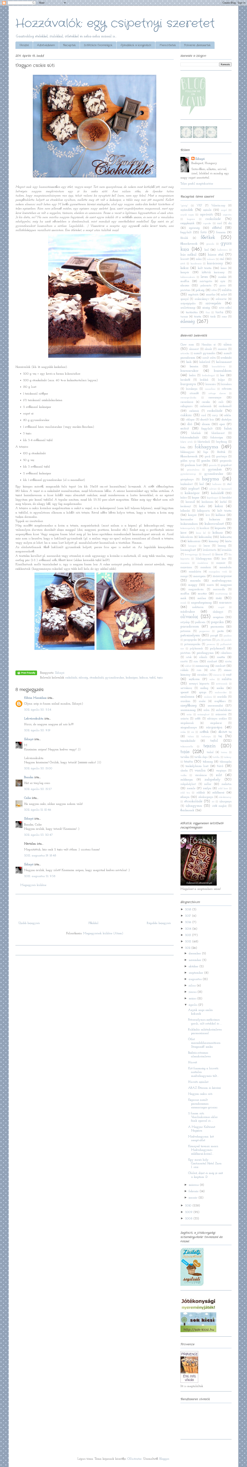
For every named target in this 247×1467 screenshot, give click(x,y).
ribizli (203, 657)
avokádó (226, 357)
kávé (183, 532)
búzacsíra (211, 384)
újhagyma (194, 806)
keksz (184, 268)
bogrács (191, 219)
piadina (228, 635)
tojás (160, 677)
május (193, 998)
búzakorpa (191, 389)
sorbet (224, 294)
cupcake (207, 223)
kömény (214, 541)
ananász (222, 349)
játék (182, 263)
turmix (184, 316)
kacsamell (227, 489)
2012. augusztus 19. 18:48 (40, 855)
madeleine (202, 563)
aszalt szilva (209, 357)
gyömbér (215, 469)
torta (219, 312)
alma (227, 344)
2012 (188, 941)
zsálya (207, 788)
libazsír (219, 554)
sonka (220, 688)
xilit (219, 775)
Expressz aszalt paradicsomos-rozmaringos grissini (202, 1103)
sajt (229, 675)
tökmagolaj (226, 761)
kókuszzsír (194, 541)
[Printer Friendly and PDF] (26, 674)
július (193, 985)
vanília (200, 770)
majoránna (186, 567)
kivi (208, 515)
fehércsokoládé (189, 437)
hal (206, 249)
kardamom (207, 502)
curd (219, 223)
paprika (217, 622)
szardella (222, 696)
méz (219, 598)
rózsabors (202, 674)
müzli (183, 603)
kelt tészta (204, 268)
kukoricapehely (187, 528)
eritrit (184, 428)
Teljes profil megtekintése (196, 183)
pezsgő (214, 635)
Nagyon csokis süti (200, 1094)
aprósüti (206, 214)
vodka (183, 775)
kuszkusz (204, 528)
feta (182, 447)
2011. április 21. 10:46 (37, 809)
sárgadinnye (188, 727)
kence (224, 268)
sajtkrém (194, 679)
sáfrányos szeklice (217, 718)
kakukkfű (217, 493)
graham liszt (193, 465)
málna (201, 598)
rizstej (228, 661)
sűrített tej (225, 732)
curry (215, 415)
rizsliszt (212, 661)
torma (224, 752)
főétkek (208, 237)
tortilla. (216, 757)
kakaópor (132, 677)
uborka (184, 770)
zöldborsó (218, 792)
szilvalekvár (224, 710)
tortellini (184, 757)
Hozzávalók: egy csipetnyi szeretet (115, 23)
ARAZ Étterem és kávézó (204, 1088)
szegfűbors (220, 701)
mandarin (205, 567)
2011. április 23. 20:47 (38, 834)
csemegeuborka (188, 397)
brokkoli (204, 379)
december (195, 953)
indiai (199, 259)
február (194, 1191)
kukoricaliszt (214, 524)
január (193, 1197)
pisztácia (206, 639)
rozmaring (202, 665)
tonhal (210, 752)
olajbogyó (218, 611)
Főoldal (24, 45)
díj (230, 223)
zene (224, 316)
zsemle (191, 788)
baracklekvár (218, 366)
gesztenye (221, 456)
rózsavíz (217, 675)
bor (222, 375)
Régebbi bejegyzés (159, 923)
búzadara (226, 384)
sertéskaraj (186, 688)
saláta (227, 290)
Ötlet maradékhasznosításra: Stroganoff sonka (204, 1043)
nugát (221, 607)
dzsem (206, 424)
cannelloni (210, 389)
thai (208, 312)
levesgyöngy (191, 554)
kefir (202, 506)
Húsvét (192, 1062)
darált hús (207, 419)
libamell (206, 554)
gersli (207, 456)
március (194, 1185)
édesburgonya (205, 797)
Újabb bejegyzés (29, 923)
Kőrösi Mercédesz (35, 698)
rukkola (184, 670)
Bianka (28, 777)
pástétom (185, 290)
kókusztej (226, 537)
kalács (183, 497)
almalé (208, 349)
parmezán (217, 626)
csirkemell (225, 406)
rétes (214, 290)
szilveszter (221, 299)
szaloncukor (221, 692)
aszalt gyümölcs (204, 353)
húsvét (184, 259)
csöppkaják (187, 223)
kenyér (184, 272)
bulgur (221, 379)
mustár (202, 593)
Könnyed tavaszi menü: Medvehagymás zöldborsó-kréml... (203, 1150)
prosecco (211, 644)
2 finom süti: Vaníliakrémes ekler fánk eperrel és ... (203, 1117)
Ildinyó (28, 739)
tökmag (208, 761)
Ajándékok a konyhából (136, 45)
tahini (191, 736)
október (194, 966)
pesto (220, 631)
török (213, 316)
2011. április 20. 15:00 (38, 768)
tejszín (209, 746)
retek (189, 657)
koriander (186, 519)
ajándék (186, 210)
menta (210, 585)
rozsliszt (220, 665)
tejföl (152, 677)
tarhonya (206, 736)
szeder (202, 701)
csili (221, 402)
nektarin (198, 607)
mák (183, 598)
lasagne (192, 546)
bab (188, 362)
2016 (188, 922)
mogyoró (226, 584)
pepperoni (204, 631)
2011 (188, 947)
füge (205, 452)
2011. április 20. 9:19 (37, 730)
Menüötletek (167, 45)
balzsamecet (224, 362)
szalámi (208, 697)
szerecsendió (215, 705)
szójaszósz (221, 714)
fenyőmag (221, 441)
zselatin (227, 784)
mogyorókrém (196, 589)
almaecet (194, 349)
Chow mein (187, 344)
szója (189, 714)
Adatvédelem (46, 45)
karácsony (215, 263)
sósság (206, 307)
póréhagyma (205, 652)
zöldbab (200, 792)
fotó (203, 232)
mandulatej (195, 571)
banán (194, 366)
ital (222, 259)
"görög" (184, 205)
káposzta (220, 528)
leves (204, 277)
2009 (189, 1212)
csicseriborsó (186, 402)
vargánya (221, 770)
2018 (188, 909)
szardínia (185, 701)
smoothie (210, 294)
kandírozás (196, 263)
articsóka (184, 353)
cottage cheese (217, 393)
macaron (184, 563)
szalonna (187, 697)
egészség (194, 227)
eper (222, 424)
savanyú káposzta (199, 683)
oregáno (218, 617)
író (213, 801)
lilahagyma (204, 558)
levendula (227, 550)
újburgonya (225, 801)
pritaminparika (192, 644)
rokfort (188, 666)
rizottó (184, 661)
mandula (225, 567)
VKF (199, 205)
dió (189, 424)
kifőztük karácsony (213, 272)
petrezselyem (190, 635)
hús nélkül (188, 255)
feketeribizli (204, 441)
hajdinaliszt (186, 484)
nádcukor (187, 612)
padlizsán (200, 622)
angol (224, 210)
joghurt (194, 488)
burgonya (188, 384)
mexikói (222, 277)
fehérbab (196, 433)
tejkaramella (186, 746)
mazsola (195, 580)
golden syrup (187, 460)
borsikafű (185, 379)
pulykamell (217, 648)
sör (192, 732)
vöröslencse (201, 775)
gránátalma (193, 469)
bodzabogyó (208, 375)
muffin (184, 281)
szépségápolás (187, 303)
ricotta (221, 657)
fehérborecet (218, 433)
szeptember (196, 972)
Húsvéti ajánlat (198, 1082)
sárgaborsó (216, 723)
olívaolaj (189, 616)
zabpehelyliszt (188, 784)
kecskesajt (185, 506)
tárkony (228, 757)
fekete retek (186, 442)
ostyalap (185, 622)
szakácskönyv (202, 299)
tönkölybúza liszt (196, 766)
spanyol (184, 299)
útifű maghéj (219, 806)
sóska (183, 732)
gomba (205, 460)
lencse (207, 545)
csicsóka (206, 402)
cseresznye (215, 397)
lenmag (222, 545)
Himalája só (209, 344)
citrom (227, 389)
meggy (192, 584)
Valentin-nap (218, 205)
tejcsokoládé (187, 740)
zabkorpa (186, 779)
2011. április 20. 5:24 (37, 709)
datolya (227, 419)
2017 (188, 915)
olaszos (184, 285)
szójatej (184, 718)
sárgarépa (214, 727)
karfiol (223, 502)
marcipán (199, 576)
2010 (188, 1205)
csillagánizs (186, 406)
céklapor (190, 419)
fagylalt (185, 232)
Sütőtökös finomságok (98, 45)
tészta (197, 316)
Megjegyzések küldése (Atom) (103, 933)
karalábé (227, 497)
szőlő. (198, 718)
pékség (200, 290)
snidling (204, 688)
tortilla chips (200, 757)
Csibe (27, 798)
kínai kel (201, 533)
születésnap (187, 307)
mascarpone (222, 576)
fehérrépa (217, 437)
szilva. (206, 710)
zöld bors (223, 788)
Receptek (69, 45)
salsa (212, 679)
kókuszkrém (186, 537)
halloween (222, 250)
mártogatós (206, 281)
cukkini (186, 415)
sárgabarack (187, 723)
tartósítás (192, 312)
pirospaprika (190, 639)
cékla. (228, 415)
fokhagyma (206, 447)
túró (220, 766)
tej (220, 736)
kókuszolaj (205, 537)
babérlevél (204, 362)
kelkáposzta (203, 510)
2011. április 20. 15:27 (38, 789)
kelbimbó (185, 510)
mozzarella (219, 589)
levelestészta (209, 550)
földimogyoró (187, 452)
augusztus (196, 979)
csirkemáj (194, 411)
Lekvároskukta (33, 718)
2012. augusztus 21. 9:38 (39, 876)
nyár (222, 281)
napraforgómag (201, 602)
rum (199, 670)
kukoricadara (189, 523)
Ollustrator (134, 1458)
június (193, 992)
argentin (227, 214)
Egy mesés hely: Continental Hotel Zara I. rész (205, 1163)
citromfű (194, 393)
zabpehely (213, 779)
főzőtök (221, 452)
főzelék (184, 238)
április (193, 1004)
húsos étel (215, 255)
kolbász (220, 515)
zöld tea (185, 792)
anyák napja (187, 214)
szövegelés (213, 303)
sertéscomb (221, 684)
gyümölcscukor (114, 677)
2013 (188, 935)
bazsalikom (223, 371)
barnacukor (189, 371)
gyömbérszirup (188, 474)
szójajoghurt (203, 714)
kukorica (214, 519)
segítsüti (193, 294)
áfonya (184, 797)
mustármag (221, 593)
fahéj (228, 428)
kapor (195, 497)
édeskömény (225, 797)
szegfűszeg (188, 705)
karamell (190, 502)
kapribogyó (212, 497)
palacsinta (205, 285)
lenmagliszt (188, 550)
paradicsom (189, 626)
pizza (223, 285)
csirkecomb (205, 406)
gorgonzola (226, 460)
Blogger (164, 1458)
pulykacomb (196, 648)
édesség (83, 677)
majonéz (220, 563)
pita (218, 640)
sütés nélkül (225, 307)
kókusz (143, 677)
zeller (207, 784)
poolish (228, 640)
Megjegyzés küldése (33, 885)
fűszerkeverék (189, 243)
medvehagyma (222, 580)
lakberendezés (187, 277)
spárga (202, 692)
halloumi (216, 484)
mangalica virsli (218, 571)
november (195, 960)
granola (210, 244)
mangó (184, 576)
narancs (225, 602)
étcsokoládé (97, 677)
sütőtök (204, 732)
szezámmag (188, 710)
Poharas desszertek (197, 45)
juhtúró (213, 489)
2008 (189, 1218)
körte (228, 541)
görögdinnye (187, 479)
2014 (188, 928)
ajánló (207, 210)
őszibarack (187, 810)
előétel (217, 228)
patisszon (185, 631)
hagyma (210, 479)
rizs (196, 661)
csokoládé (71, 677)
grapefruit (226, 465)
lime (224, 558)
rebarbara (226, 653)
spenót (184, 692)
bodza (192, 375)
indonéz (211, 259)
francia (221, 232)
